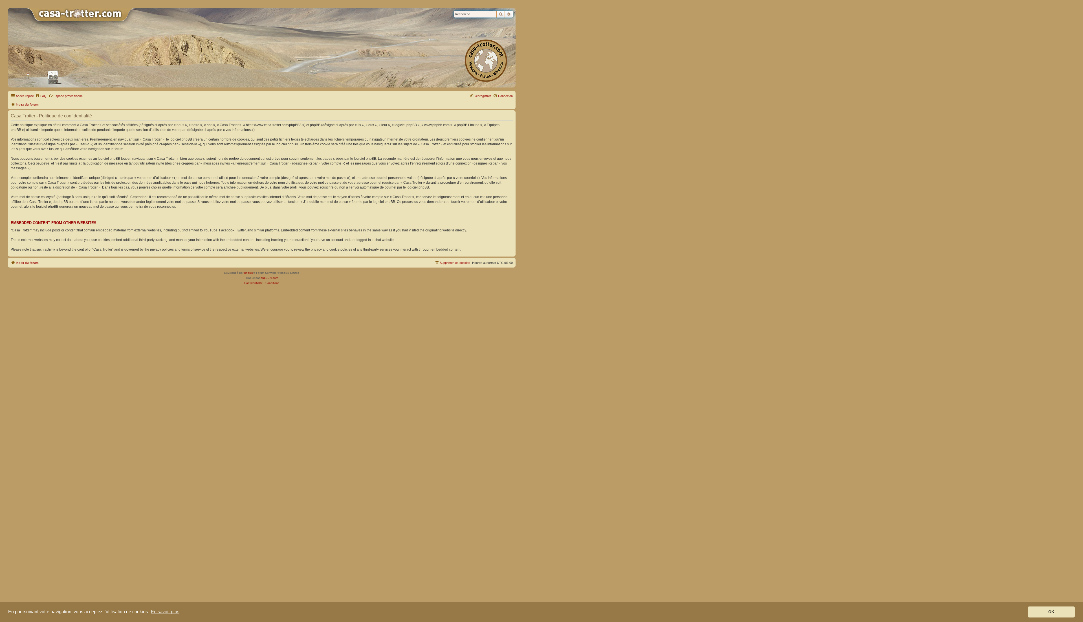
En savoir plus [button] (165, 611)
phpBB (248, 272)
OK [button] (1051, 612)
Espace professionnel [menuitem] (68, 96)
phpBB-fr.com (269, 277)
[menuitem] (41, 96)
